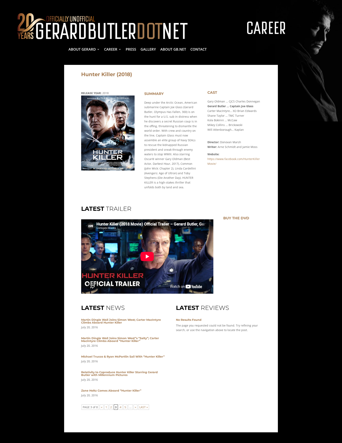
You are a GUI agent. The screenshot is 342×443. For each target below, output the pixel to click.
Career (110, 50)
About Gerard (82, 50)
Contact (198, 50)
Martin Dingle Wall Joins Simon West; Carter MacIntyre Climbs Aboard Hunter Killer (121, 321)
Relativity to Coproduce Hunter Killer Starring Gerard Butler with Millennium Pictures (119, 373)
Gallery (148, 50)
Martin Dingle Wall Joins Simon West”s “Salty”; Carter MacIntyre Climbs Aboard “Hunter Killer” (120, 339)
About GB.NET (173, 50)
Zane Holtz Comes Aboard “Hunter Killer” (111, 390)
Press (131, 50)
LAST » (143, 407)
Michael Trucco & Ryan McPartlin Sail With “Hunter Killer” (123, 356)
